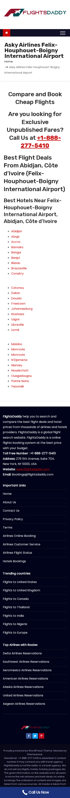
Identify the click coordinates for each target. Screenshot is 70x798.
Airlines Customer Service (21, 544)
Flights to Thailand (16, 607)
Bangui (16, 252)
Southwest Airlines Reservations (26, 662)
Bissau (15, 263)
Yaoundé (17, 386)
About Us (9, 502)
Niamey (16, 365)
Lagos (15, 319)
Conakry (17, 273)
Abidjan (16, 231)
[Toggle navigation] (62, 33)
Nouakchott (20, 370)
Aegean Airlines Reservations (24, 704)
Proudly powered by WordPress (23, 750)
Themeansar (35, 754)
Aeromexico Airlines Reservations (27, 670)
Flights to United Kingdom (21, 590)
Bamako (17, 247)
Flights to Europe (15, 632)
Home (8, 61)
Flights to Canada (16, 599)
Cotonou (17, 288)
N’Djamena (19, 360)
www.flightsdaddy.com (32, 469)
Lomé (15, 330)
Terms (7, 527)
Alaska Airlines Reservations (23, 687)
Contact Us (11, 510)
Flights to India (13, 616)
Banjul (15, 258)
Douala (16, 298)
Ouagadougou (21, 376)
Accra (15, 242)
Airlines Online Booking (19, 536)
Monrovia (18, 349)
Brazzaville (19, 268)
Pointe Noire (20, 381)
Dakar (15, 293)
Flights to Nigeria (15, 624)
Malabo (16, 344)
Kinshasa (17, 314)
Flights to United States (20, 582)
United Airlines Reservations (23, 695)
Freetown (18, 303)
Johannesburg (21, 309)
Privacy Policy (13, 519)
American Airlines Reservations (25, 678)
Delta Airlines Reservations (22, 653)
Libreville (17, 325)
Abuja (15, 236)
